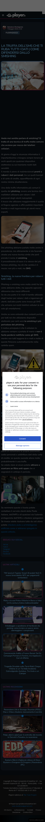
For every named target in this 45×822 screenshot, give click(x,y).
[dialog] (22, 411)
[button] (22, 406)
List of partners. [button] (27, 419)
